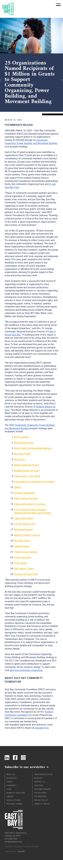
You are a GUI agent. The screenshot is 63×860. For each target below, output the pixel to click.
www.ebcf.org (42, 727)
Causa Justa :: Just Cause (27, 476)
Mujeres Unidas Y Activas (27, 535)
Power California (22, 557)
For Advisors (40, 793)
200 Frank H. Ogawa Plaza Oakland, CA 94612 (16, 834)
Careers (10, 797)
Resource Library (15, 804)
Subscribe (38, 785)
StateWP (21, 851)
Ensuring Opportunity (24, 492)
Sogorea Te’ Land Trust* (26, 574)
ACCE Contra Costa (24, 442)
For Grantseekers (42, 789)
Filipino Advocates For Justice (29, 504)
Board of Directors (16, 793)
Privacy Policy (41, 800)
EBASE (17, 487)
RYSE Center (20, 563)
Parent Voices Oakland (25, 552)
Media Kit (38, 778)
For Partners (40, 797)
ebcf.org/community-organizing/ (26, 670)
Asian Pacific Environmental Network (33, 448)
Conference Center (43, 774)
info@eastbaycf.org (13, 842)
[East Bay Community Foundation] (8, 9)
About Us (11, 774)
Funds (9, 782)
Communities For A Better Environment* (34, 481)
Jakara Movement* (23, 518)
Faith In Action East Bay (26, 498)
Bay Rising (19, 459)
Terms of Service (42, 804)
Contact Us (39, 782)
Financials (11, 785)
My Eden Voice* (22, 540)
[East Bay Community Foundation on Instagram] (23, 757)
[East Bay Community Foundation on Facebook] (15, 757)
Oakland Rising (21, 546)
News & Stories (14, 800)
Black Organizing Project (26, 465)
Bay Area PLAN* (22, 453)
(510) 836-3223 (11, 839)
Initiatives (12, 778)
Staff (9, 789)
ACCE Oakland (21, 437)
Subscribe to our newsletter (25, 767)
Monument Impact (23, 529)
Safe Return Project (24, 568)
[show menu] (58, 4)
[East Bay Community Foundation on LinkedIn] (7, 757)
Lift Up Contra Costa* (25, 524)
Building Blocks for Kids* (27, 470)
